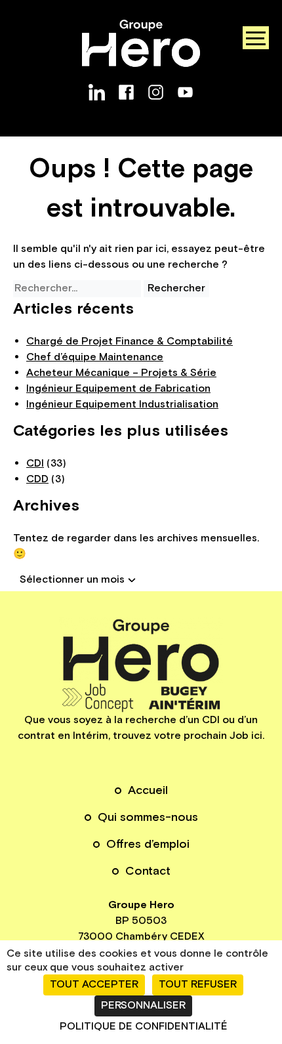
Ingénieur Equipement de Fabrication (118, 389)
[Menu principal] (256, 37)
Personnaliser (143, 1006)
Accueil (148, 790)
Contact (148, 871)
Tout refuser (198, 985)
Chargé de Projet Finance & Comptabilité (129, 341)
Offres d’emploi (148, 844)
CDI (35, 463)
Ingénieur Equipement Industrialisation (122, 404)
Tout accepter (94, 985)
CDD (37, 479)
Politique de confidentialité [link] (144, 1027)
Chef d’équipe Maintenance (94, 357)
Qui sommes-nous (148, 817)
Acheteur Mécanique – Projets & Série (121, 373)
